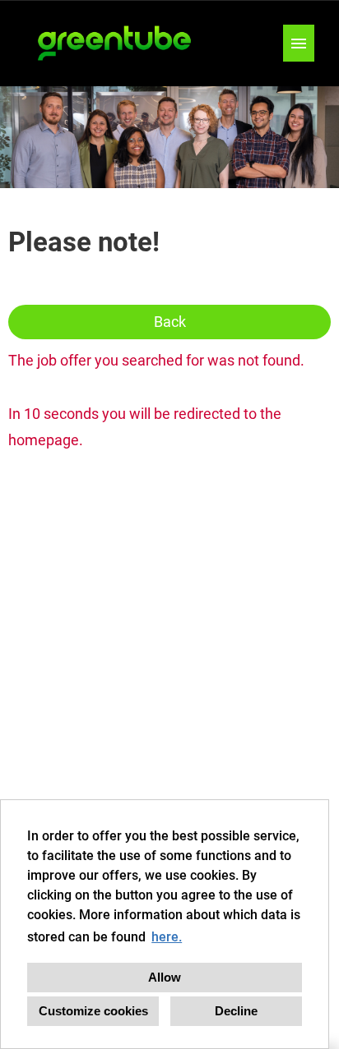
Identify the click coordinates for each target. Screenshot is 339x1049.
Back (170, 321)
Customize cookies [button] (93, 1011)
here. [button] (166, 937)
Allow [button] (164, 977)
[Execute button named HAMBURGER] (298, 43)
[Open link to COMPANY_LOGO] (115, 43)
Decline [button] (236, 1011)
